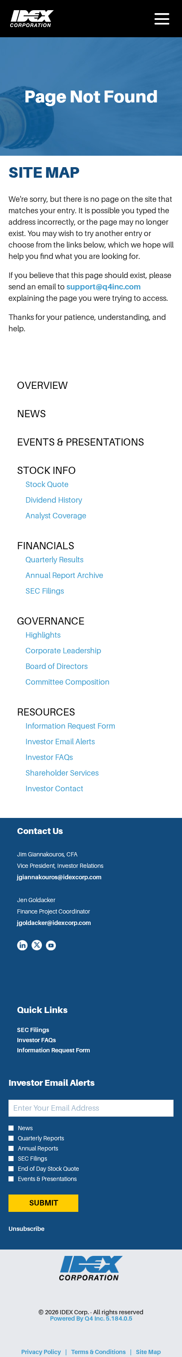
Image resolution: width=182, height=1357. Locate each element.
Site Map (148, 1352)
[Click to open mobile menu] (162, 19)
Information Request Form (70, 726)
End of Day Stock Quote (48, 1169)
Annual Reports (38, 1148)
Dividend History (53, 500)
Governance (50, 621)
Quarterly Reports (41, 1138)
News (31, 413)
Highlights (43, 635)
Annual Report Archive (64, 575)
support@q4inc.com (103, 287)
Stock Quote (47, 484)
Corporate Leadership (63, 651)
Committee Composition (67, 682)
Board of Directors (56, 666)
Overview (42, 385)
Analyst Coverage (55, 516)
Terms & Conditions (98, 1352)
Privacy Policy (41, 1352)
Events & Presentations (80, 442)
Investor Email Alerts (60, 742)
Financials (45, 545)
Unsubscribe (26, 1228)
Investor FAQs (49, 757)
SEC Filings (44, 591)
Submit (43, 1203)
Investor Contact (54, 788)
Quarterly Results (54, 560)
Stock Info (46, 470)
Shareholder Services (62, 773)
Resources (46, 712)
